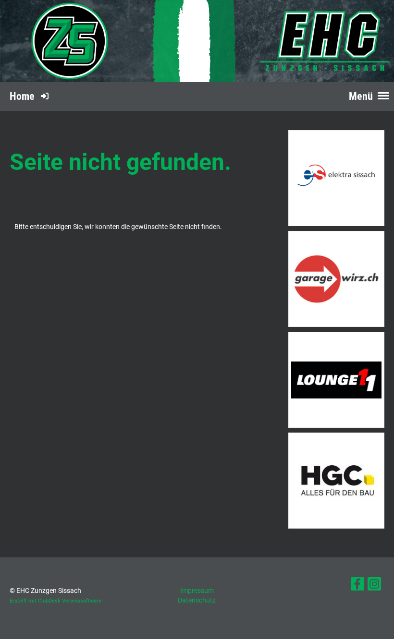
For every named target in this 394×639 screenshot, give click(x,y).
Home (22, 96)
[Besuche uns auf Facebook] (357, 586)
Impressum (197, 590)
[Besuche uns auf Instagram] (374, 586)
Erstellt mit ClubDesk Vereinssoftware (55, 601)
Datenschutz (197, 600)
